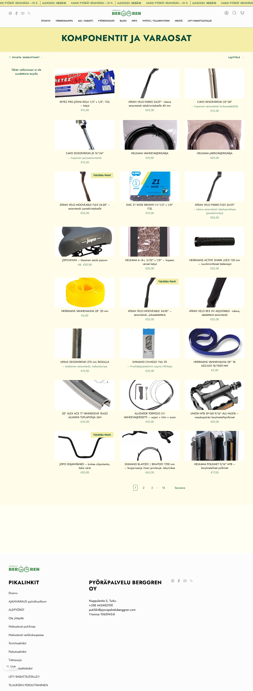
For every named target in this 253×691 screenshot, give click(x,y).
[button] (64, 21)
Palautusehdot (17, 651)
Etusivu (13, 593)
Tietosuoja (15, 660)
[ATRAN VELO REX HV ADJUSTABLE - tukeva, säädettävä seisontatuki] (214, 292)
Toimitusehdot (17, 643)
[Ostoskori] (242, 13)
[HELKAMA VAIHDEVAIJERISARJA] (149, 135)
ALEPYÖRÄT (16, 610)
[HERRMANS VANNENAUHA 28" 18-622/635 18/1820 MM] (214, 343)
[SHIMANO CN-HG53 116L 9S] (149, 343)
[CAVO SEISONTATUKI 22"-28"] (214, 83)
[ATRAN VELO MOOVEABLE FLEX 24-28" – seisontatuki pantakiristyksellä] (84, 186)
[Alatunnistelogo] (24, 568)
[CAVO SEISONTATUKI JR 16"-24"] (84, 135)
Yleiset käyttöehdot (20, 668)
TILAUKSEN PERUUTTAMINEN (28, 685)
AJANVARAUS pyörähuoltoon (27, 601)
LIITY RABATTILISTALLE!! (24, 676)
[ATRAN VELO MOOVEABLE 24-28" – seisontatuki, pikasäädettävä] (149, 292)
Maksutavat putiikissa (22, 626)
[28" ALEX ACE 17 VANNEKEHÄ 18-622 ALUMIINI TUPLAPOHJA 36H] (84, 395)
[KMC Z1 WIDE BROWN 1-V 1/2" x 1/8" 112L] (149, 186)
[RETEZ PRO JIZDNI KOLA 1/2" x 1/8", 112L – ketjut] (84, 83)
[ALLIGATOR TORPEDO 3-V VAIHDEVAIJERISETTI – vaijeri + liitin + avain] (149, 395)
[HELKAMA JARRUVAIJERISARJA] (214, 135)
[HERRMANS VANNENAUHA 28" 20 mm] (84, 292)
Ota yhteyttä (16, 618)
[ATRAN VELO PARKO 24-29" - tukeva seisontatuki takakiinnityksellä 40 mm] (149, 83)
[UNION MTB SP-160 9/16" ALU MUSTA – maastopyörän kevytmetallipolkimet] (214, 395)
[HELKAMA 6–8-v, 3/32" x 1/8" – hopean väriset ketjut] (149, 242)
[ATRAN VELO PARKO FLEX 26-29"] (214, 186)
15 (163, 488)
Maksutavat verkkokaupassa (26, 635)
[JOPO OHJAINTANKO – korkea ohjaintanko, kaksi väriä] (84, 446)
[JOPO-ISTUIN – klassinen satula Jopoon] (84, 242)
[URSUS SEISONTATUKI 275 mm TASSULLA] (84, 343)
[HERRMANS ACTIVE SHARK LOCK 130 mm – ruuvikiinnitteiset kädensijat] (214, 242)
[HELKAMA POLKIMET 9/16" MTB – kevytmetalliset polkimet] (214, 446)
